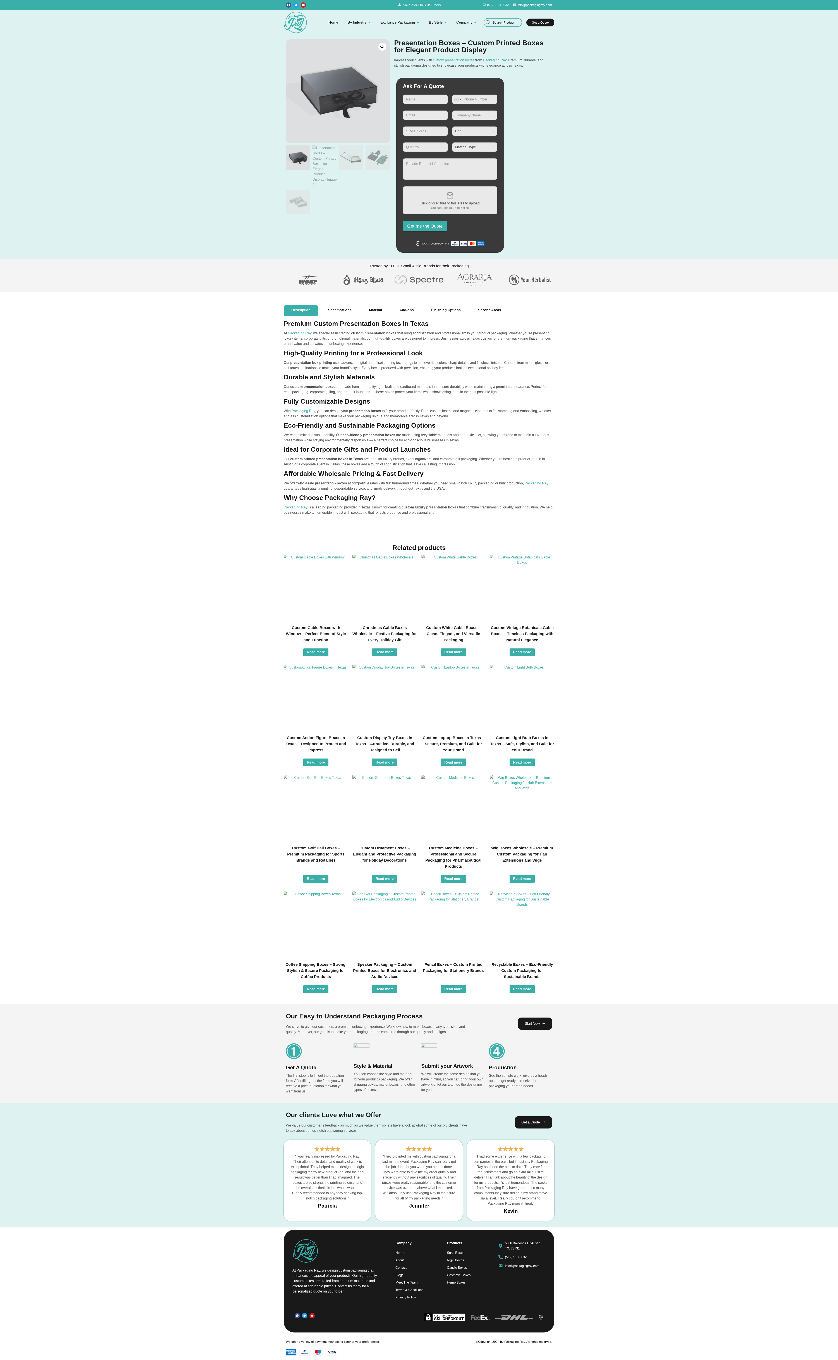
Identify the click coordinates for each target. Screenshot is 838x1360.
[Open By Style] (445, 22)
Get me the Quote (425, 226)
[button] (382, 47)
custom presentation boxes (453, 60)
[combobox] (503, 22)
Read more (316, 652)
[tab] (301, 310)
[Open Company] (475, 22)
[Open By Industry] (369, 22)
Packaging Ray (495, 60)
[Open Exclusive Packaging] (418, 22)
